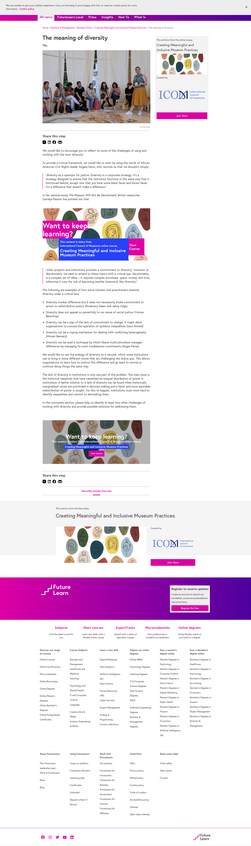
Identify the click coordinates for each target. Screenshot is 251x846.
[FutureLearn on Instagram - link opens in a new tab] (50, 837)
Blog (42, 787)
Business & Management (63, 27)
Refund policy (136, 777)
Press (92, 17)
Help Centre (166, 770)
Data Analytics (107, 666)
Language (74, 704)
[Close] (246, 7)
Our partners (106, 763)
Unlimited (74, 792)
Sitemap (134, 807)
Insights (107, 17)
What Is (140, 17)
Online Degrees (47, 688)
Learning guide (77, 777)
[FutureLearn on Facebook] (43, 837)
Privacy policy (137, 770)
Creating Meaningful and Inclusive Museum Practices (120, 27)
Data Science (106, 683)
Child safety (166, 763)
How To (123, 17)
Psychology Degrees (140, 666)
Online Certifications (50, 666)
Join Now (182, 115)
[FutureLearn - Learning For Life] (201, 836)
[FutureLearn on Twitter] (57, 837)
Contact (164, 777)
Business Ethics (84, 27)
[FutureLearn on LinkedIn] (72, 837)
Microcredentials (48, 674)
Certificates (75, 785)
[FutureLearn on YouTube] (64, 837)
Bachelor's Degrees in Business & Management (200, 721)
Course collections (109, 724)
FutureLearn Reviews (80, 770)
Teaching (74, 678)
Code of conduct (138, 792)
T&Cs (132, 763)
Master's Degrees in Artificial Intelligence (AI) (170, 730)
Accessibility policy (139, 799)
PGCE (133, 700)
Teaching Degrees (138, 674)
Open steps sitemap (140, 814)
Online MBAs (136, 659)
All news (46, 17)
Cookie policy (137, 785)
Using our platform (79, 763)
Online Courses (47, 659)
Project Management (110, 707)
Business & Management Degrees (136, 722)
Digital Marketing (108, 659)
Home (45, 27)
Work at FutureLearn (50, 772)
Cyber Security (107, 700)
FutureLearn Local (70, 17)
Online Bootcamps (49, 681)
